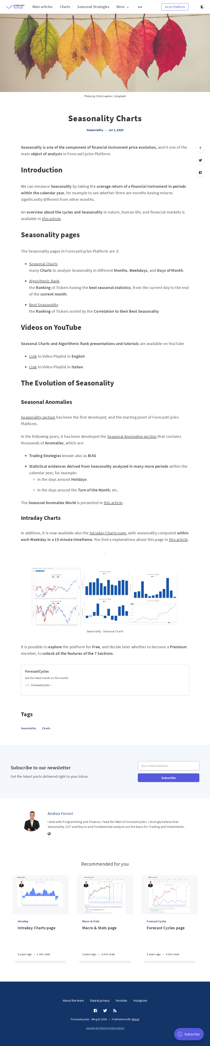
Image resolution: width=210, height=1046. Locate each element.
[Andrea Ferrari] (31, 821)
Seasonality (95, 130)
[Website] (49, 834)
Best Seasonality (43, 304)
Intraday (23, 921)
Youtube (121, 1000)
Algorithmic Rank (44, 280)
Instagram (140, 1000)
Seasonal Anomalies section (132, 436)
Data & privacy (100, 1000)
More (120, 7)
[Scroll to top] (200, 148)
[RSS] (114, 1011)
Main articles (42, 6)
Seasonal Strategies (93, 6)
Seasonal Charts (43, 263)
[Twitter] (200, 160)
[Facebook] (200, 173)
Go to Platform (175, 7)
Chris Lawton (104, 96)
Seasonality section (38, 417)
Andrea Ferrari (60, 813)
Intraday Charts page (108, 532)
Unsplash (120, 96)
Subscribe (168, 778)
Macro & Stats (91, 921)
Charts (65, 6)
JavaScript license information (105, 1028)
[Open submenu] (140, 7)
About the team (73, 1000)
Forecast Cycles (156, 921)
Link (33, 356)
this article (51, 218)
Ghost (135, 1019)
